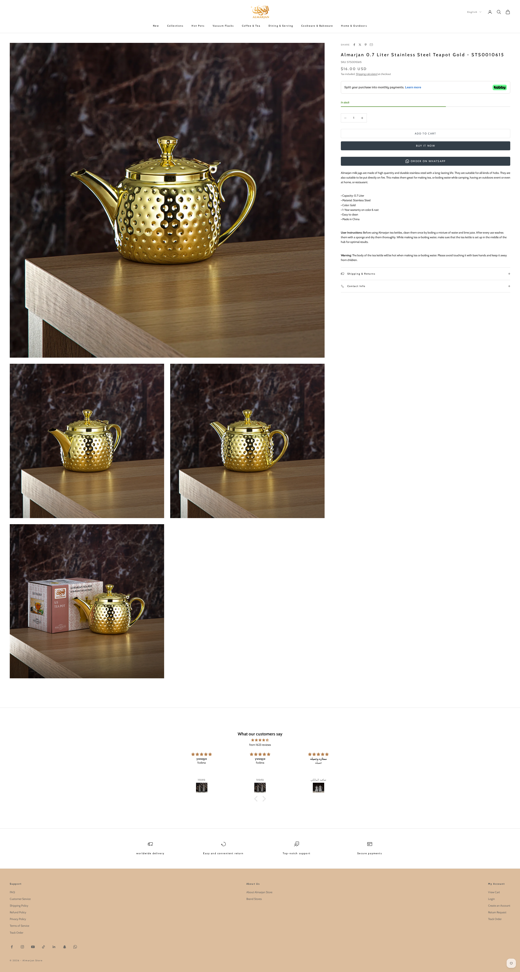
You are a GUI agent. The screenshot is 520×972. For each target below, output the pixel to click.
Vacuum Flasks (223, 25)
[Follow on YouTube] (33, 947)
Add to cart (425, 133)
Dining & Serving (281, 25)
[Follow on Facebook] (12, 947)
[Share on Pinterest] (365, 44)
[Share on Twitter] (360, 44)
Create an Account (499, 905)
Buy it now (425, 145)
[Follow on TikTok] (43, 947)
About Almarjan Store (259, 892)
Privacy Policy (18, 919)
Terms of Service (19, 926)
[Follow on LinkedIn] (54, 947)
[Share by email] (371, 44)
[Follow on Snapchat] (65, 947)
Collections (175, 25)
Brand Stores (254, 899)
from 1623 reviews (260, 745)
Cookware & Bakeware (317, 25)
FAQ (12, 892)
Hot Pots (198, 25)
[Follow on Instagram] (22, 947)
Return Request (497, 912)
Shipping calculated (366, 74)
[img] (260, 740)
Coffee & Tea (251, 25)
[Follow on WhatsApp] (75, 947)
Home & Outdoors (354, 25)
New (156, 25)
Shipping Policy (19, 905)
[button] (257, 799)
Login (491, 899)
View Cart (494, 892)
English (472, 12)
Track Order (16, 932)
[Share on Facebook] (354, 44)
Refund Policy (18, 912)
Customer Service (20, 899)
